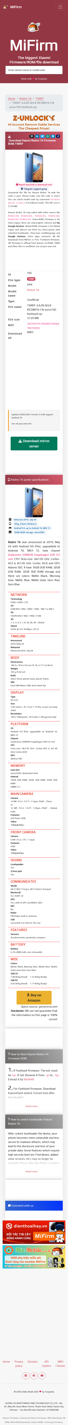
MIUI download (55, 1418)
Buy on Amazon (34, 997)
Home (11, 98)
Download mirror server (36, 443)
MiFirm (15, 7)
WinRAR (29, 1079)
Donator (33, 1361)
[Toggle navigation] (60, 7)
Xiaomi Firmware (11, 1418)
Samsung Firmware (53, 1422)
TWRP (39, 98)
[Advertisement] (36, 260)
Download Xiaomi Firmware (33, 1418)
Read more (32, 1106)
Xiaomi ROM (37, 1422)
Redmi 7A (25, 98)
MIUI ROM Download (20, 1422)
